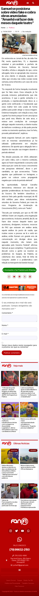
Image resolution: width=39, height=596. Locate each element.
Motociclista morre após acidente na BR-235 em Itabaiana (28, 467)
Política (11, 28)
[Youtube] (22, 531)
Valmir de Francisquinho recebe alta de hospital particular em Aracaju (9, 503)
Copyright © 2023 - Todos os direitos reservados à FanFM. (19, 591)
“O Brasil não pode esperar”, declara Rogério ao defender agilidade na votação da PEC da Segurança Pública (9, 392)
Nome (5, 325)
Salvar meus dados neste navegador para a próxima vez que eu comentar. (19, 346)
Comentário (7, 313)
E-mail (5, 334)
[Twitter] (16, 531)
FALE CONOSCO (19, 545)
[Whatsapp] (28, 531)
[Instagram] (10, 531)
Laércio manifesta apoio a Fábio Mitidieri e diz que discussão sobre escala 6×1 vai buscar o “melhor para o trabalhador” (29, 392)
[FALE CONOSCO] (19, 539)
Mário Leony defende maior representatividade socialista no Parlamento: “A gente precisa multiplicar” (28, 423)
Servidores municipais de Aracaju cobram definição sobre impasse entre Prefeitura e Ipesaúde (28, 503)
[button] (27, 3)
